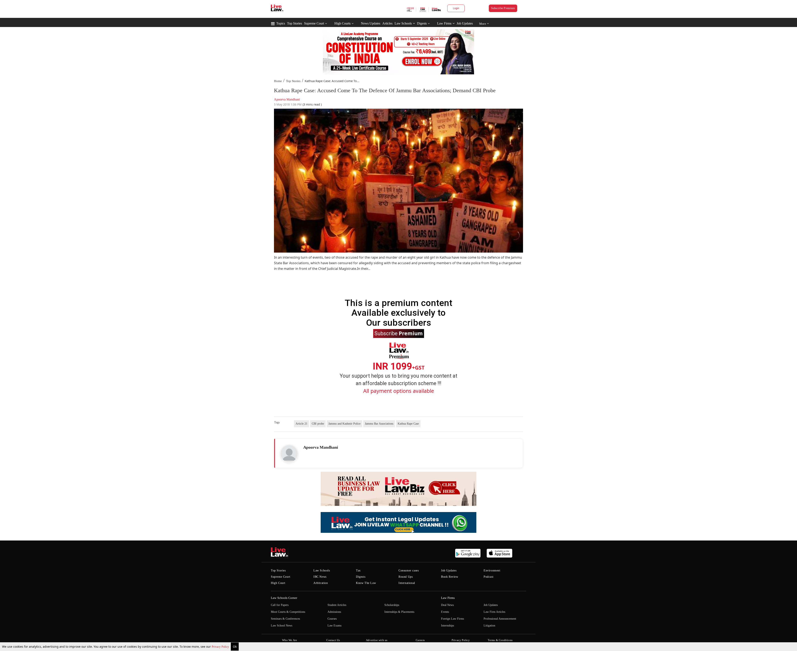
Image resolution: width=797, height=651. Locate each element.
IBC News (319, 576)
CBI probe (318, 423)
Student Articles (337, 605)
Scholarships (391, 605)
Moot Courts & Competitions (288, 611)
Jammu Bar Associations (379, 423)
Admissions (334, 611)
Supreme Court (314, 23)
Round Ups (405, 576)
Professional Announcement (500, 618)
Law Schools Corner (284, 597)
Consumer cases (408, 570)
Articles (387, 23)
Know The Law (366, 583)
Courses (332, 618)
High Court (278, 583)
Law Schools (403, 23)
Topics (280, 23)
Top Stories (294, 23)
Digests (422, 23)
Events (445, 611)
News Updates (370, 23)
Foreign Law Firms (452, 618)
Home (278, 81)
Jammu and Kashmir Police (344, 423)
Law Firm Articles (494, 611)
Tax (358, 570)
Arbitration (320, 583)
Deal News (447, 605)
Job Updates (465, 23)
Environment (492, 570)
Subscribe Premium (503, 8)
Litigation (489, 625)
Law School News (281, 625)
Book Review (449, 576)
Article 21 (301, 423)
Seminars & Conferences (285, 618)
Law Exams (334, 625)
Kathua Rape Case (408, 423)
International (406, 583)
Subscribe (398, 333)
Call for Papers (279, 605)
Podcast (488, 576)
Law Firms (444, 23)
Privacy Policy (221, 646)
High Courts (342, 23)
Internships (447, 625)
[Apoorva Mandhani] (289, 453)
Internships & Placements (399, 611)
